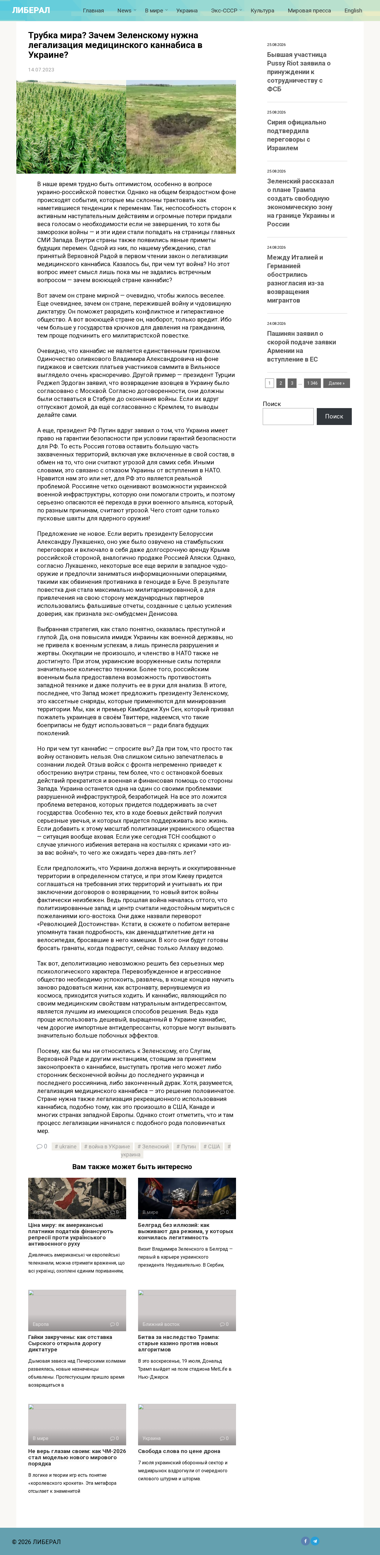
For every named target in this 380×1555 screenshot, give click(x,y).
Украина (187, 10)
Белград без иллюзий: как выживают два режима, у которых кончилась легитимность (185, 1231)
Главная (93, 10)
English (353, 10)
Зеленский (155, 1146)
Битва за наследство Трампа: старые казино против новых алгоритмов (178, 1343)
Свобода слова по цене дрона (179, 1451)
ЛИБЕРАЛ (31, 10)
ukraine (68, 1146)
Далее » (337, 383)
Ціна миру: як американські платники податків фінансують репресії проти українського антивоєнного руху (70, 1234)
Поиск (272, 403)
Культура (262, 10)
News (124, 10)
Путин (188, 1146)
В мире (154, 10)
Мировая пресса (309, 10)
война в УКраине (109, 1146)
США (214, 1146)
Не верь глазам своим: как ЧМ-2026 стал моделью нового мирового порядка (77, 1457)
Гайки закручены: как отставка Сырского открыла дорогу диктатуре (70, 1343)
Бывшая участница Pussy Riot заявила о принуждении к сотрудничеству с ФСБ (299, 72)
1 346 (312, 383)
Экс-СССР (224, 10)
